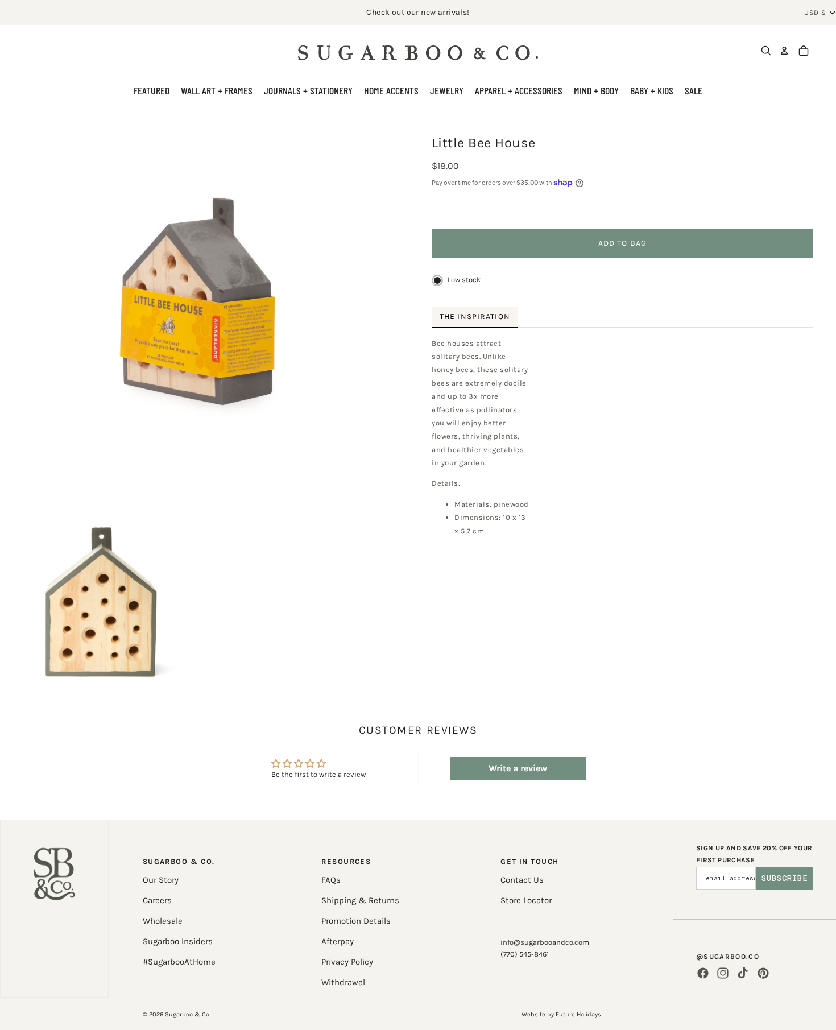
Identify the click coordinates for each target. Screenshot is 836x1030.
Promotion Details (356, 921)
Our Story (161, 880)
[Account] (784, 50)
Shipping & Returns (360, 900)
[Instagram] (723, 973)
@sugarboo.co (727, 956)
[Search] (766, 50)
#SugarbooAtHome (179, 962)
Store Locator (526, 900)
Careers (157, 900)
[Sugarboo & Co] (418, 50)
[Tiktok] (743, 973)
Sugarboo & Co (187, 1014)
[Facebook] (703, 973)
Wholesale (163, 921)
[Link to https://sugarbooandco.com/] (54, 909)
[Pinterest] (763, 973)
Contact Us (522, 880)
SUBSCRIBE (784, 878)
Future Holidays (578, 1014)
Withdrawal (343, 982)
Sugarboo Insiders (178, 941)
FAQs (331, 880)
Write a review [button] (518, 768)
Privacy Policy (347, 962)
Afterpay (337, 941)
